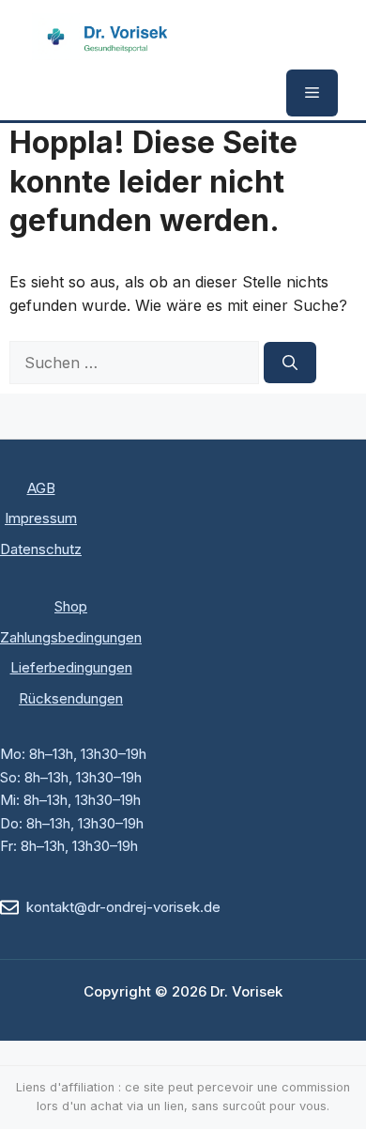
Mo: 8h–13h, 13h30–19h (73, 754)
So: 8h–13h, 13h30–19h (71, 777)
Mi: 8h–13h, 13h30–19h (70, 800)
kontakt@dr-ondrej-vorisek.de (123, 907)
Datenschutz (41, 549)
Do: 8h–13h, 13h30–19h (72, 823)
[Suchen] (290, 362)
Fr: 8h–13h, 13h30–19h (69, 846)
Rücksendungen (71, 698)
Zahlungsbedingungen (71, 637)
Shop (70, 606)
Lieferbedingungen (71, 667)
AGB (41, 488)
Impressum (41, 518)
